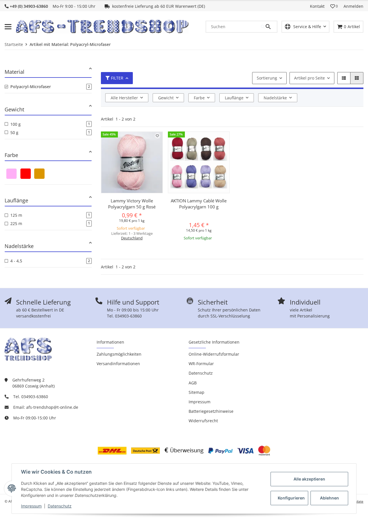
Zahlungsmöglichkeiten (119, 354)
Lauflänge (234, 97)
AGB (193, 383)
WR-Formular (201, 363)
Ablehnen (329, 497)
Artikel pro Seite (309, 78)
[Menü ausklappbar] (8, 26)
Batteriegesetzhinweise (211, 411)
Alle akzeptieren (309, 478)
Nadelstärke (275, 97)
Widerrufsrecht (203, 420)
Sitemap (196, 392)
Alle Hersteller (124, 97)
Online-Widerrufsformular (214, 354)
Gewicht (166, 97)
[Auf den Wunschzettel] (157, 136)
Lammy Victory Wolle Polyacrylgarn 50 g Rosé (132, 204)
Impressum (31, 505)
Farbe (199, 97)
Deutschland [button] (132, 238)
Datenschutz (60, 505)
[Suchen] (269, 26)
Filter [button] (117, 78)
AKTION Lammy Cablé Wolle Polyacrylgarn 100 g (199, 204)
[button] (334, 6)
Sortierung (267, 78)
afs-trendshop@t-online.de (52, 407)
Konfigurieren (291, 497)
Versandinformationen (118, 363)
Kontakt (317, 6)
